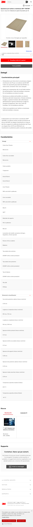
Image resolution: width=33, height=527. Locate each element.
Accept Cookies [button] (21, 520)
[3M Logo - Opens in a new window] (3, 2)
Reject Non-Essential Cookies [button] (9, 520)
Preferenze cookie (25, 503)
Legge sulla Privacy (21, 502)
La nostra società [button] (8, 480)
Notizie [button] (4, 484)
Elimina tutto (29, 51)
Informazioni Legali (12, 502)
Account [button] (27, 5)
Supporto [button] (5, 493)
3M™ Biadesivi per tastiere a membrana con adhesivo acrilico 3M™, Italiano (9, 429)
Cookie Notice (5, 517)
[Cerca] (27, 2)
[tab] (8, 413)
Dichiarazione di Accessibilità (14, 503)
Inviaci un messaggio (18, 466)
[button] (7, 524)
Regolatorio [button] (6, 489)
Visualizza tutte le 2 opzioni (17, 60)
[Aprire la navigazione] (31, 2)
